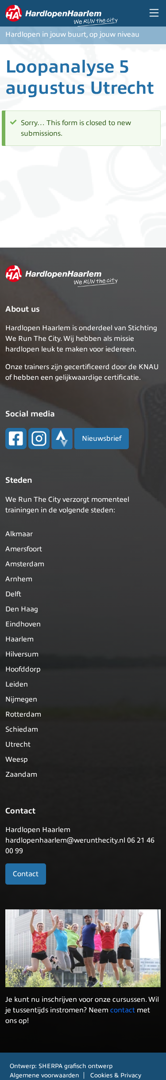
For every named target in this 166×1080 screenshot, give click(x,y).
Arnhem (18, 579)
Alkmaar (19, 534)
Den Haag (21, 609)
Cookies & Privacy (115, 1075)
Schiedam (21, 729)
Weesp (16, 759)
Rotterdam (23, 714)
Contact (26, 874)
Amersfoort (23, 549)
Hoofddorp (23, 669)
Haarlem (19, 639)
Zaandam (21, 775)
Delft (13, 594)
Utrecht (18, 744)
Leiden (16, 684)
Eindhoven (23, 624)
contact (122, 1010)
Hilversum (22, 654)
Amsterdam (24, 564)
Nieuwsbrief (101, 439)
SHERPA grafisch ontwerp (75, 1066)
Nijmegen (21, 699)
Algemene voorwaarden (44, 1075)
